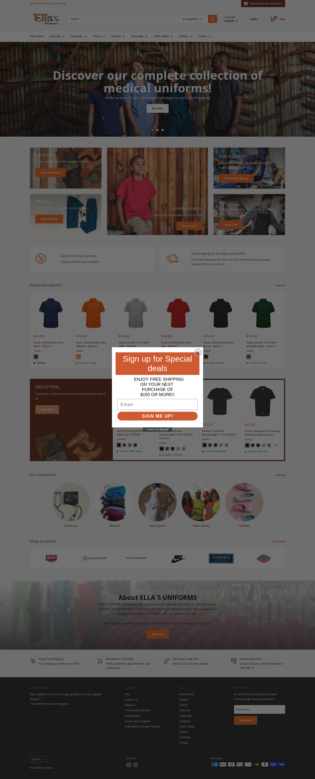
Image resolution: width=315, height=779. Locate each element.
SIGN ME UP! (157, 416)
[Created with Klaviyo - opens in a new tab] (157, 429)
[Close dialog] (198, 352)
